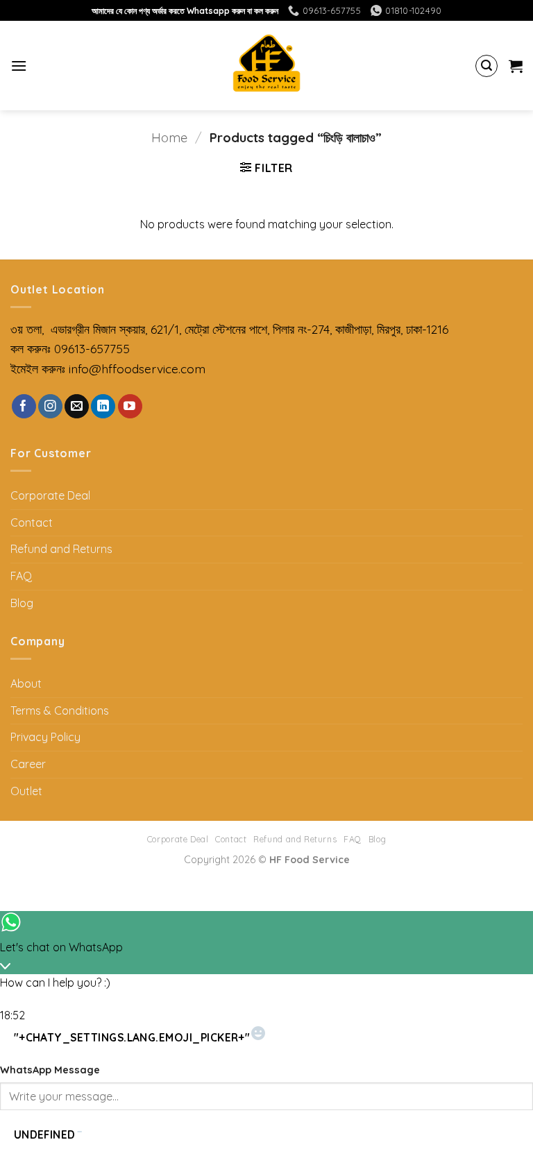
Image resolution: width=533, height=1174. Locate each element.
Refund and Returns (61, 549)
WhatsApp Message (50, 1070)
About (26, 683)
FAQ (21, 576)
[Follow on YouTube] (130, 406)
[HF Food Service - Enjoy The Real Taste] (266, 66)
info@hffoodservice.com (137, 368)
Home (169, 138)
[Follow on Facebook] (24, 406)
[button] (18, 66)
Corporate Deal (50, 495)
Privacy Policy (45, 737)
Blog (21, 603)
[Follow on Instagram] (50, 406)
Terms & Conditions (59, 710)
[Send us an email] (77, 406)
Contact (31, 522)
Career (28, 764)
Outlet (26, 791)
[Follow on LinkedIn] (103, 406)
